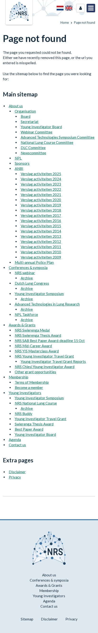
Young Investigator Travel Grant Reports (53, 361)
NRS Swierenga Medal (32, 330)
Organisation (25, 111)
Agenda (15, 439)
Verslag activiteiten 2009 (41, 257)
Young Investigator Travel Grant (40, 419)
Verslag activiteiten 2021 (41, 194)
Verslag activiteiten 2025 (41, 174)
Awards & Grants (22, 325)
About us (16, 106)
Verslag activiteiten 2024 (41, 179)
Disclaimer (17, 472)
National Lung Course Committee (47, 142)
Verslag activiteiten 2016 (41, 221)
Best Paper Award (29, 429)
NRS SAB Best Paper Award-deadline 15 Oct (50, 340)
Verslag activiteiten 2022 (41, 189)
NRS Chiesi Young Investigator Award (44, 366)
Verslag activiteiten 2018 (41, 210)
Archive (27, 278)
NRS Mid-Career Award (33, 346)
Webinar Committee (36, 132)
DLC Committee (33, 148)
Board (25, 116)
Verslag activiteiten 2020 (41, 200)
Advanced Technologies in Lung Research (47, 304)
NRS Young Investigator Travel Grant (44, 356)
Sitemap (27, 619)
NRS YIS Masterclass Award (37, 351)
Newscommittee (33, 153)
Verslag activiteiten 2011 (41, 247)
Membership (18, 377)
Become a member (29, 387)
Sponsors (22, 163)
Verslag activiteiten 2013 (41, 236)
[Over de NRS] (60, 8)
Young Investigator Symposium (39, 293)
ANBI (19, 168)
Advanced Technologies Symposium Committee (57, 137)
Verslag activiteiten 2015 (41, 226)
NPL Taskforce (26, 314)
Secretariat (30, 121)
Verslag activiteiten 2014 (41, 231)
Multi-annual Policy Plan (34, 262)
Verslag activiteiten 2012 (41, 241)
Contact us (17, 445)
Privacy (15, 477)
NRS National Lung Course (36, 403)
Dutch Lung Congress (32, 283)
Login (80, 8)
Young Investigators (25, 393)
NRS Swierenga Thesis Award (38, 335)
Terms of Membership (32, 382)
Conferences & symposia (28, 267)
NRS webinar (25, 273)
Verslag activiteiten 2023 (41, 184)
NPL (18, 158)
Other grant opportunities (35, 372)
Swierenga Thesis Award (34, 424)
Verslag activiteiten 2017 (41, 215)
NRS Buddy (23, 413)
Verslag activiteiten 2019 (41, 205)
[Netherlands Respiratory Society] (19, 11)
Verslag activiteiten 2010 (41, 252)
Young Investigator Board (41, 127)
